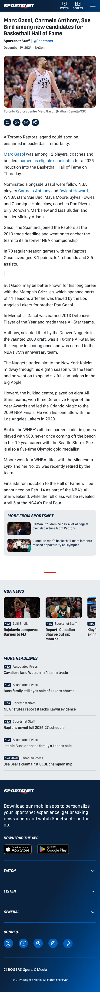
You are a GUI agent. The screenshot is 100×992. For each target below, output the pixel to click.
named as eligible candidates (47, 160)
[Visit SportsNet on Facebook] (38, 943)
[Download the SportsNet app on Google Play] (53, 849)
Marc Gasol (14, 154)
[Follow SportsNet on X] (8, 943)
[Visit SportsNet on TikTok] (68, 943)
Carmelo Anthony (34, 190)
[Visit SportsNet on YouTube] (23, 943)
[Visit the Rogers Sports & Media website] (25, 969)
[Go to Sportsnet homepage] (19, 6)
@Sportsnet (43, 41)
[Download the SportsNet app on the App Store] (18, 849)
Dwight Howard (73, 190)
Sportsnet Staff (17, 41)
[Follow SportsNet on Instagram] (53, 943)
